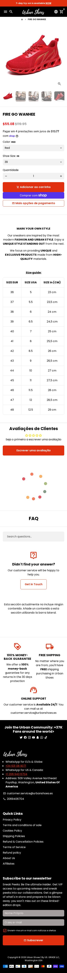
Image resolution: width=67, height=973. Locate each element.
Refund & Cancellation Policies (23, 842)
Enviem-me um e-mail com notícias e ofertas (32, 930)
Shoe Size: (11, 156)
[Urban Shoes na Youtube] (33, 738)
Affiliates (8, 864)
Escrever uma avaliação (33, 450)
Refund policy (12, 853)
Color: (9, 142)
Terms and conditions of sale (22, 825)
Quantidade (11, 170)
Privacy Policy (12, 820)
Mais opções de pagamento (35, 203)
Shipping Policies (14, 836)
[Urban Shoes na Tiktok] (45, 738)
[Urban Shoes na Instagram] (29, 738)
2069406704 (13, 799)
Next (61, 58)
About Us (9, 858)
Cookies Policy (12, 831)
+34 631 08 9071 (15, 766)
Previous (6, 58)
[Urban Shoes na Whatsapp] (41, 738)
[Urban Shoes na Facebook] (25, 738)
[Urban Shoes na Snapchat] (37, 738)
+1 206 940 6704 (16, 774)
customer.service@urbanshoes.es (28, 793)
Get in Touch (33, 584)
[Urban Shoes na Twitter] (21, 738)
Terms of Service (14, 847)
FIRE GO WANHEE (37, 19)
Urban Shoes (33, 957)
